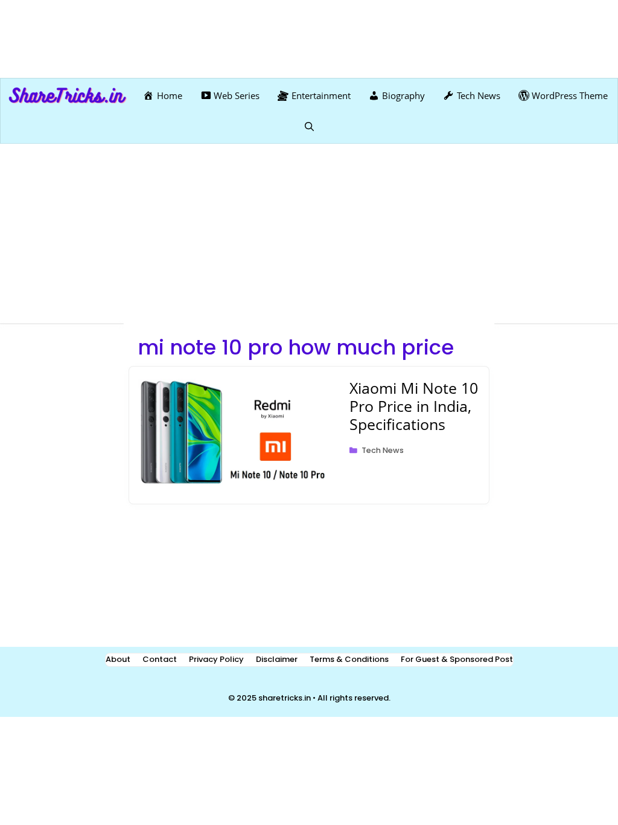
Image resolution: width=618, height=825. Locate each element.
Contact (159, 659)
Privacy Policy (216, 659)
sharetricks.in (284, 698)
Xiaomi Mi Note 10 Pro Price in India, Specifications (413, 405)
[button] (309, 126)
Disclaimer (277, 659)
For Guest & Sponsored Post (457, 659)
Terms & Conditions (349, 659)
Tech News (383, 450)
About (118, 659)
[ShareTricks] (67, 95)
